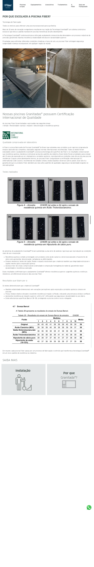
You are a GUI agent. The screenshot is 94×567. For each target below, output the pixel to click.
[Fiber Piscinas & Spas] (9, 5)
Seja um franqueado (83, 6)
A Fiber (73, 6)
